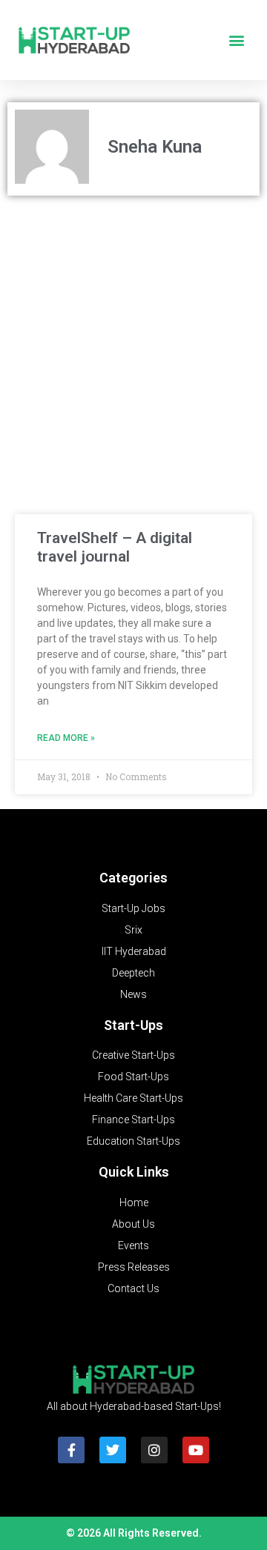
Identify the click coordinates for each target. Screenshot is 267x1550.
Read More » (66, 738)
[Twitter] (112, 1450)
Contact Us (133, 1288)
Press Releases (134, 1267)
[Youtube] (195, 1450)
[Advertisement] (133, 343)
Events (133, 1245)
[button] (236, 40)
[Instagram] (154, 1450)
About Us (133, 1224)
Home (133, 1202)
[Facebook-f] (71, 1450)
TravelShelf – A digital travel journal (114, 547)
